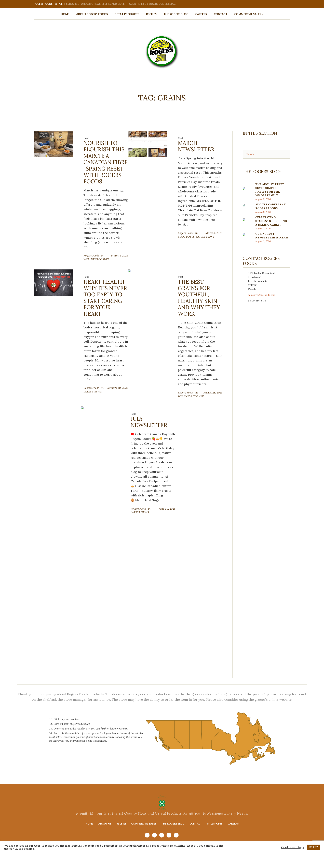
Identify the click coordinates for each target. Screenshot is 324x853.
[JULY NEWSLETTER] (101, 533)
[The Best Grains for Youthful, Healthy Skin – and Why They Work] (148, 284)
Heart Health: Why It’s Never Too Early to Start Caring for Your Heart (105, 297)
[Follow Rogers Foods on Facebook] (278, 4)
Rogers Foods (91, 255)
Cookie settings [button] (292, 847)
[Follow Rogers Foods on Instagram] (269, 4)
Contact (196, 823)
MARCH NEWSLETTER (196, 146)
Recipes (121, 823)
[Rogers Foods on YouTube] (274, 4)
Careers (233, 823)
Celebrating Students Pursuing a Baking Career (271, 221)
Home (89, 823)
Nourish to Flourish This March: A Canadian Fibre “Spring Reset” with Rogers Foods (106, 162)
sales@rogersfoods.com (261, 294)
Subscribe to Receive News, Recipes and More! (95, 3)
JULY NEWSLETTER (149, 422)
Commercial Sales (143, 823)
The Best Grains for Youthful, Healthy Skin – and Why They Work (200, 297)
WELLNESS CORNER (97, 259)
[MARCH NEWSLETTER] (148, 143)
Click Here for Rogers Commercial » (153, 3)
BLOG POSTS (186, 236)
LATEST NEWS (205, 236)
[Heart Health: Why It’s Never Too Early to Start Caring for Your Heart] (53, 282)
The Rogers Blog (172, 823)
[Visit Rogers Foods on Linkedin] (283, 4)
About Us (104, 823)
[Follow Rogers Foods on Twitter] (287, 4)
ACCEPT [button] (313, 847)
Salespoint (215, 823)
